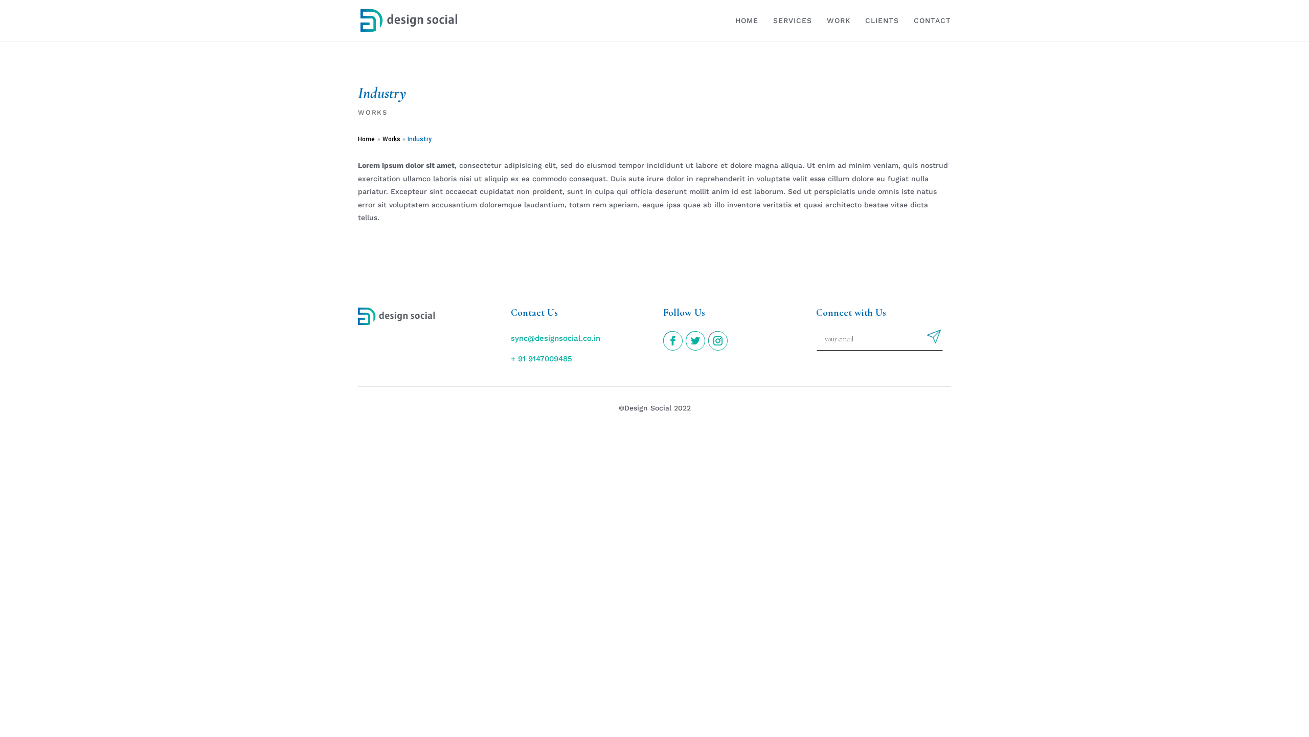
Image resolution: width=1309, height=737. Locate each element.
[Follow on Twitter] (695, 340)
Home (746, 21)
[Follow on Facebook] (672, 340)
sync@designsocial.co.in (555, 338)
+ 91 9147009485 (541, 358)
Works (373, 112)
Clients (882, 21)
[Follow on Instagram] (717, 340)
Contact (932, 21)
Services (792, 21)
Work (838, 21)
